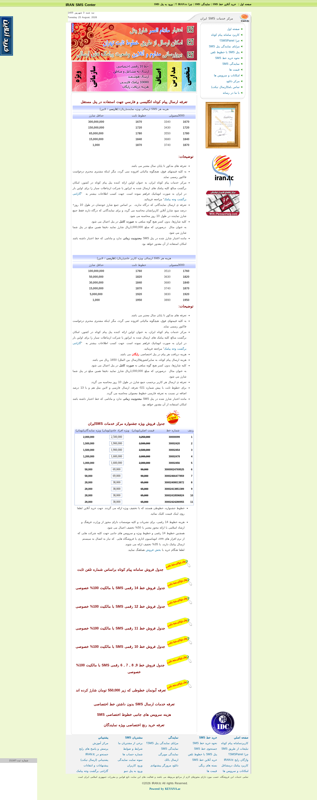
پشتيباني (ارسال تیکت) (94, 759)
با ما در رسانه (231, 92)
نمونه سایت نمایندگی (130, 759)
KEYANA (164, 788)
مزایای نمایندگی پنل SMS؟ (162, 743)
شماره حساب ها (132, 754)
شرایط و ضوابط (132, 748)
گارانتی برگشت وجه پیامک (92, 771)
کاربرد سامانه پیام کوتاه (225, 34)
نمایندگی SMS (230, 63)
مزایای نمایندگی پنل (224, 46)
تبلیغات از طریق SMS (234, 748)
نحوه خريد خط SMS (205, 743)
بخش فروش (153, 550)
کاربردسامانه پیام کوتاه (234, 743)
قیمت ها (234, 69)
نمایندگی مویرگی (168, 754)
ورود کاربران (134, 765)
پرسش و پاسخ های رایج (93, 748)
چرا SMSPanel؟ (229, 40)
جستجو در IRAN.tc (96, 754)
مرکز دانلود (232, 81)
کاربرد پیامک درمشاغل (234, 765)
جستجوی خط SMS (205, 748)
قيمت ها (212, 771)
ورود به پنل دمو (133, 771)
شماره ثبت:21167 (18, 760)
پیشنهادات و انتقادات (96, 765)
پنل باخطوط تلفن (202, 754)
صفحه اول (233, 29)
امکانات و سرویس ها (226, 75)
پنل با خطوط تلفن (224, 52)
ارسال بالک (171, 759)
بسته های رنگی (208, 765)
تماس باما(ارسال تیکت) (225, 87)
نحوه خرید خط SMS (227, 58)
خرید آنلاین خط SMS (204, 759)
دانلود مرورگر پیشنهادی (164, 765)
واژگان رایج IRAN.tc (236, 759)
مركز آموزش (100, 743)
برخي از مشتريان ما (130, 743)
